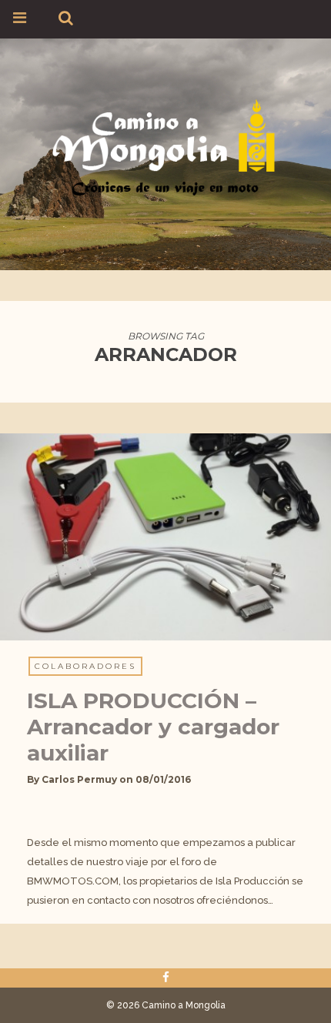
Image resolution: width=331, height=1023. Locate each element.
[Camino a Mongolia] (165, 146)
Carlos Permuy (79, 779)
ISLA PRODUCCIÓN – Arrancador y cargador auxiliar (153, 726)
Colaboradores (85, 666)
